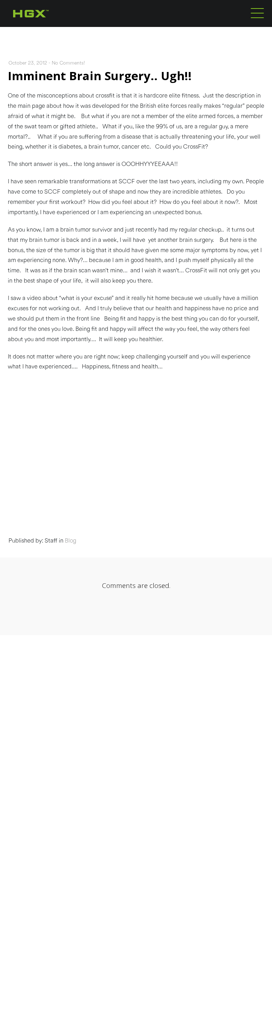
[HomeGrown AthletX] (44, 25)
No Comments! (68, 63)
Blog (70, 541)
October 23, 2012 (27, 63)
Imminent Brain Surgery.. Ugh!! (100, 76)
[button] (257, 12)
